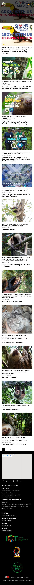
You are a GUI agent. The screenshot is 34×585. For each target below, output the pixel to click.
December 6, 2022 (6, 84)
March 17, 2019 (5, 299)
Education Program (24, 81)
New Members (19, 257)
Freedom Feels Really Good (12, 301)
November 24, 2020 (6, 192)
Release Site (13, 225)
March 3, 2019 (5, 340)
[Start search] (31, 4)
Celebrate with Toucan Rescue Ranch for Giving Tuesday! (16, 195)
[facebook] (3, 481)
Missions (4, 118)
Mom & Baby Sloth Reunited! (12, 342)
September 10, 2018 (6, 442)
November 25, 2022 (6, 120)
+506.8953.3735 (7, 531)
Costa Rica (5, 81)
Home (9, 16)
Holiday (20, 152)
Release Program (13, 190)
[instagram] (17, 481)
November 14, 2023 (27, 47)
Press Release (12, 153)
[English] (6, 577)
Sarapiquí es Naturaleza (10, 409)
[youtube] (13, 481)
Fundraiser (5, 47)
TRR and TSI (14, 296)
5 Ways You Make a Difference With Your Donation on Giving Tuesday (15, 123)
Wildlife (4, 83)
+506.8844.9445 (7, 521)
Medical (23, 116)
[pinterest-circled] (10, 481)
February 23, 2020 (6, 227)
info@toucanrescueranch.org (9, 515)
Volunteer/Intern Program (11, 261)
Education (13, 81)
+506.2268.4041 (7, 526)
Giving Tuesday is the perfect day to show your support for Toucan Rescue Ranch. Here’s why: (16, 159)
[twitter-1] (6, 481)
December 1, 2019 (6, 262)
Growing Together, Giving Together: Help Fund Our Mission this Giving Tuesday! (15, 51)
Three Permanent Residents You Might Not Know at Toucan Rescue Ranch (16, 88)
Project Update (16, 224)
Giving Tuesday (15, 47)
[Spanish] (8, 577)
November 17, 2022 (6, 155)
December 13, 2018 (6, 375)
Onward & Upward (8, 229)
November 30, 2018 (6, 407)
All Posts (14, 16)
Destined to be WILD (9, 377)
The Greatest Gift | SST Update (14, 444)
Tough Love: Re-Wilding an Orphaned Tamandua (16, 265)
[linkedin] (20, 481)
